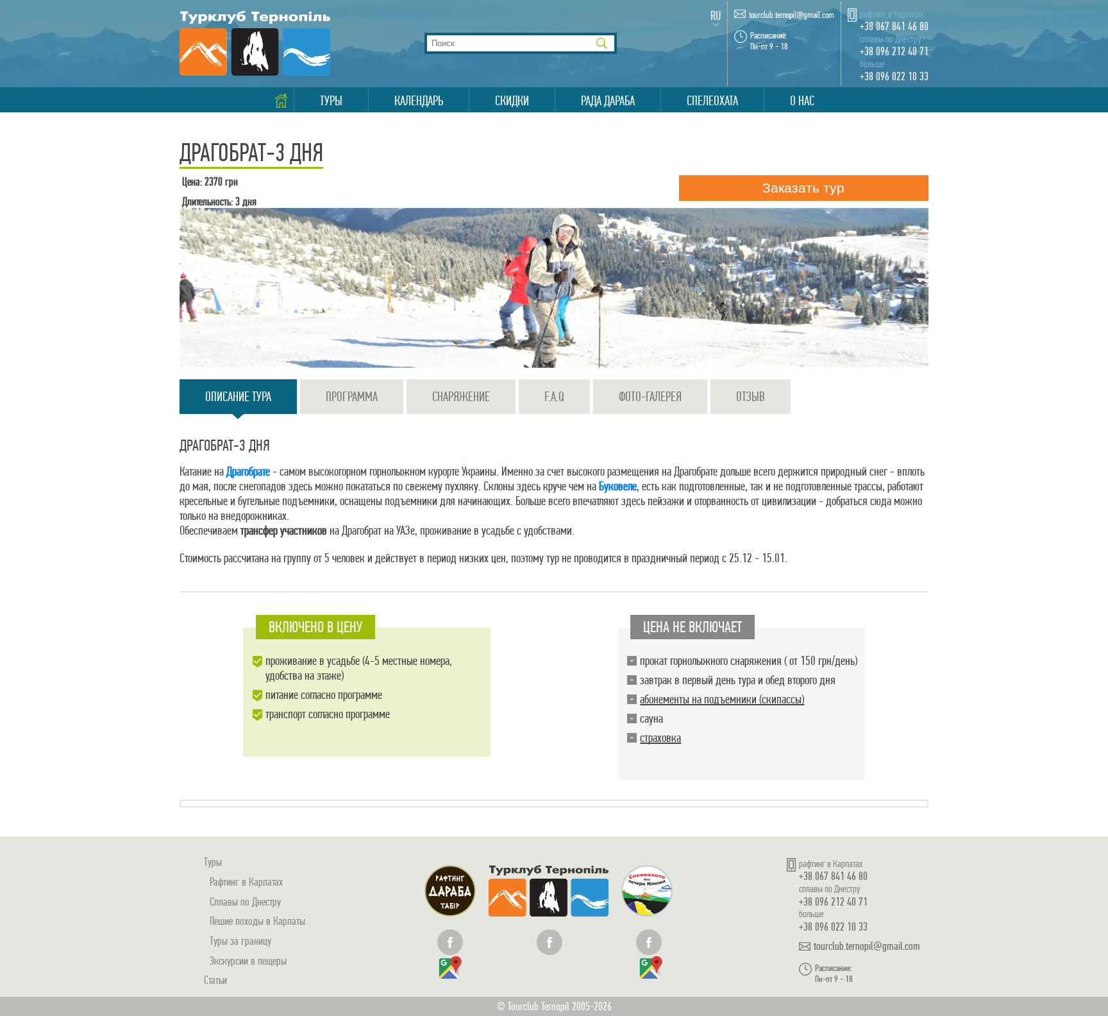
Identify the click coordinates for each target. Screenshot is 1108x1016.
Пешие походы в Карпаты (257, 920)
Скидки (512, 100)
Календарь (418, 100)
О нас (802, 100)
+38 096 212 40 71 (894, 51)
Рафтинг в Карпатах (246, 881)
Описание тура (238, 396)
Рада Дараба (608, 100)
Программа (352, 396)
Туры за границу (240, 940)
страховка (660, 737)
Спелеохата (712, 100)
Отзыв (750, 396)
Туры (331, 100)
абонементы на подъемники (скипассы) (722, 699)
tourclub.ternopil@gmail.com (791, 15)
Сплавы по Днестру (245, 901)
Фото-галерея (650, 396)
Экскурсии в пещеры (248, 960)
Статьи (215, 979)
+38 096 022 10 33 (894, 76)
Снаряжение (461, 396)
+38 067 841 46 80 (894, 26)
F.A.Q (554, 396)
